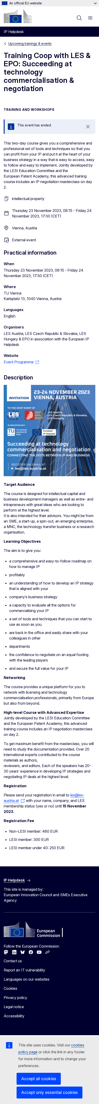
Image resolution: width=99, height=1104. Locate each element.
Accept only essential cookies (49, 1092)
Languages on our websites (27, 979)
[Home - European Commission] (18, 16)
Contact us (13, 961)
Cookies (10, 988)
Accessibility (14, 1016)
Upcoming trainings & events (30, 43)
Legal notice (14, 1006)
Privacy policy (15, 997)
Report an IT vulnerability (24, 970)
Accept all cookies (38, 1078)
